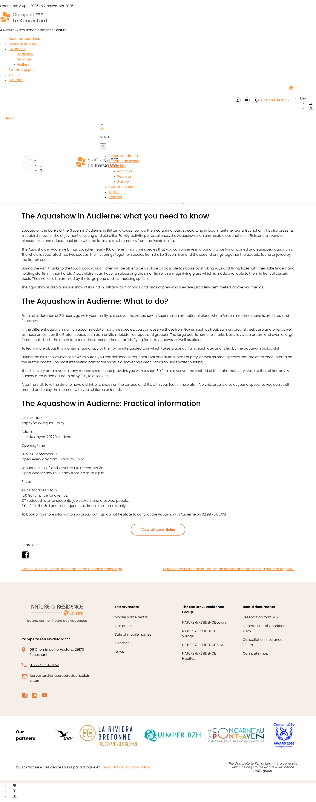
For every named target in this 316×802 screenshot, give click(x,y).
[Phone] (255, 100)
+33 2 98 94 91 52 (274, 100)
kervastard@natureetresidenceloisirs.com (61, 678)
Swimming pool (22, 69)
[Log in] (237, 100)
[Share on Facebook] (25, 557)
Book (9, 118)
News (119, 651)
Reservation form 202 (260, 617)
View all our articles (158, 529)
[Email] (246, 100)
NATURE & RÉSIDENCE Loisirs (204, 622)
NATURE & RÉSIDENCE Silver (204, 645)
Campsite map (255, 653)
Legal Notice (113, 767)
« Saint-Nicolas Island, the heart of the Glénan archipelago (71, 569)
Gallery (23, 64)
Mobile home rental (131, 617)
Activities (25, 54)
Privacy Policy (138, 767)
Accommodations (24, 38)
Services (24, 59)
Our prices (123, 626)
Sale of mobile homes (133, 634)
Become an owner (24, 44)
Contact (16, 80)
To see (14, 75)
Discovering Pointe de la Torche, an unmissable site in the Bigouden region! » (229, 569)
